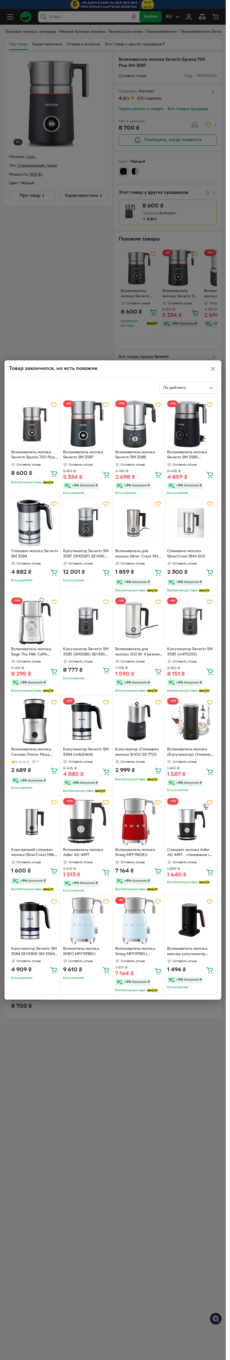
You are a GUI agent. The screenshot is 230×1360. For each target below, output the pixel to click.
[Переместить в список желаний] (53, 404)
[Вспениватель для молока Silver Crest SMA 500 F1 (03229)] (138, 523)
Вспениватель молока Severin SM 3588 (135, 455)
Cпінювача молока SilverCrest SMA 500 (186, 553)
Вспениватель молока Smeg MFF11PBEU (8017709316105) (135, 952)
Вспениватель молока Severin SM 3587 (83, 455)
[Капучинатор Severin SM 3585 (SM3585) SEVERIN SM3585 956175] (86, 621)
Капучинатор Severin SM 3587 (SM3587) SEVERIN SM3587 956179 (86, 554)
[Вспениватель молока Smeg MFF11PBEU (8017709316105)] (138, 920)
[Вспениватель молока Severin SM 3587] (86, 423)
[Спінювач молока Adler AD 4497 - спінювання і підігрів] (190, 821)
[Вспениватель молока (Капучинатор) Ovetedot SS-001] (190, 721)
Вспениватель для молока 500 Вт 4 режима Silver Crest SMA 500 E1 (138, 652)
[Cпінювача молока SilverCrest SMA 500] (190, 523)
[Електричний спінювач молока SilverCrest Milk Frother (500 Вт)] (34, 821)
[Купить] (53, 473)
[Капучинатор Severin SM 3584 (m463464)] (86, 721)
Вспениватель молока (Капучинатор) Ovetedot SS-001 (189, 753)
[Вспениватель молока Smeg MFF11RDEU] (138, 821)
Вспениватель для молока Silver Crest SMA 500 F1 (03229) (137, 554)
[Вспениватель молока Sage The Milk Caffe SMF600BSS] (34, 621)
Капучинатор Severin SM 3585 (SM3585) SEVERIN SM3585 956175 (86, 652)
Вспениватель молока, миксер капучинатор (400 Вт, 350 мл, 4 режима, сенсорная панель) (187, 952)
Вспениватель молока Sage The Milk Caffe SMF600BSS (31, 652)
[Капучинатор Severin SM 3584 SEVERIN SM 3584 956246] (34, 920)
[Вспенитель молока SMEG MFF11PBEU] (86, 920)
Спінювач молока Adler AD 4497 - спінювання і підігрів (188, 853)
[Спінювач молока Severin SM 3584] (34, 523)
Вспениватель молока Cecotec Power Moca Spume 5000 (31, 753)
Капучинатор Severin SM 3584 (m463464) (86, 752)
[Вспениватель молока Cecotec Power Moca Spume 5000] (34, 721)
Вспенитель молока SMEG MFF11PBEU (81, 951)
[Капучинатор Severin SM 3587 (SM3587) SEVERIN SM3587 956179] (86, 523)
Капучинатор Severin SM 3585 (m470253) (190, 651)
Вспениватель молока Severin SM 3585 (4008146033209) (187, 456)
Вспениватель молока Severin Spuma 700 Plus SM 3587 (33, 456)
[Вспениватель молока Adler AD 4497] (86, 821)
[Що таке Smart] (48, 482)
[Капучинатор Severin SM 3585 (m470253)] (190, 621)
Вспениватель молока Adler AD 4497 (83, 852)
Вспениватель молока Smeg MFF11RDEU (135, 852)
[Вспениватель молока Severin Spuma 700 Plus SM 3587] (34, 423)
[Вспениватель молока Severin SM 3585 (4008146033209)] (190, 423)
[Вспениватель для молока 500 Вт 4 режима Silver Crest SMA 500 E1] (138, 621)
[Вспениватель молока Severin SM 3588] (138, 423)
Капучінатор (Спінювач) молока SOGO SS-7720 (137, 752)
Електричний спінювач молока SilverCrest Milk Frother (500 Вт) (32, 853)
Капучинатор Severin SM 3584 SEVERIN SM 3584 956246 (34, 952)
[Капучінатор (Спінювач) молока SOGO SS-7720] (138, 721)
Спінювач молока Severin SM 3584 (34, 553)
